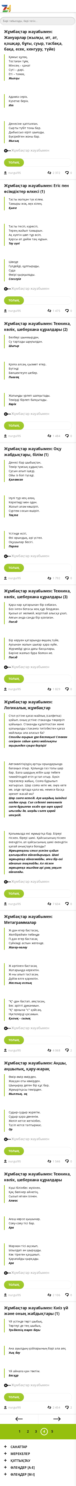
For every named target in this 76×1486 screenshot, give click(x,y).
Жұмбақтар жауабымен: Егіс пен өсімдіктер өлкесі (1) (36, 188)
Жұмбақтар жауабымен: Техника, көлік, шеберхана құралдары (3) (37, 593)
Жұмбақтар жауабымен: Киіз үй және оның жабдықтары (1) (36, 1310)
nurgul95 (14, 173)
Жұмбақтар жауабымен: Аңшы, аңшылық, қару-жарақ (35, 1066)
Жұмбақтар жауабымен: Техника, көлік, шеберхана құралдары (37, 1177)
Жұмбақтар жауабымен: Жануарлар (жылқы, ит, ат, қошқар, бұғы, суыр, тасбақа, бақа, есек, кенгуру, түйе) (33, 40)
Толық (14, 162)
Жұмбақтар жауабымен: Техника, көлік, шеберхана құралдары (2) (37, 326)
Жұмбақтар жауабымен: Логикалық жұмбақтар (28, 704)
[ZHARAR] (6, 6)
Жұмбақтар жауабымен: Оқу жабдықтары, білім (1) (32, 451)
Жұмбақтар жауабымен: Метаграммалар (28, 919)
